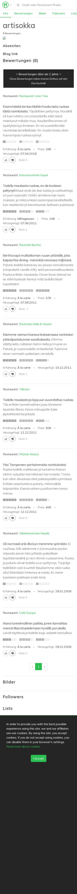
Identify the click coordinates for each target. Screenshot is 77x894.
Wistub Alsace (29, 454)
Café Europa (27, 613)
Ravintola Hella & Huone (35, 324)
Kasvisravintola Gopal (33, 175)
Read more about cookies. (23, 746)
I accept (38, 758)
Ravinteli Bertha (30, 245)
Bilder (42, 13)
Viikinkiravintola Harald (34, 533)
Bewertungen (23, 13)
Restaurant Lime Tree (33, 96)
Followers (58, 13)
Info (5, 13)
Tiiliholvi (24, 389)
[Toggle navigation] (7, 5)
